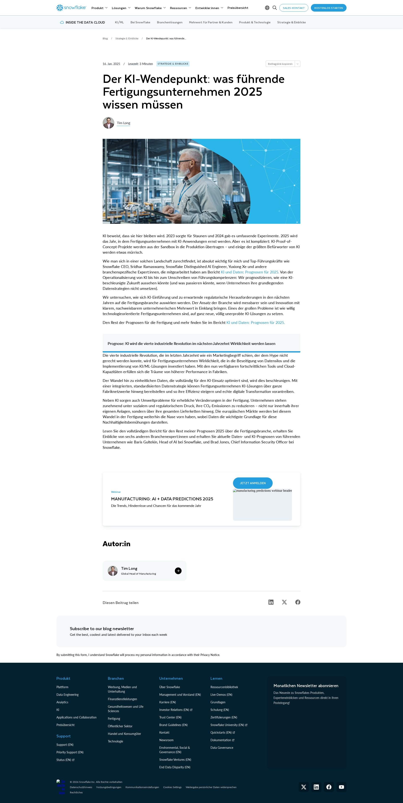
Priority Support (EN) (70, 752)
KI (57, 710)
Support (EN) (64, 744)
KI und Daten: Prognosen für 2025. (250, 272)
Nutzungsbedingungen (108, 787)
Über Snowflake (169, 687)
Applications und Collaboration (76, 717)
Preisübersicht (65, 725)
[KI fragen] (297, 64)
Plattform (62, 687)
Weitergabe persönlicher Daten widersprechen (211, 787)
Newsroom (166, 740)
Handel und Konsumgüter (124, 733)
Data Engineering (67, 694)
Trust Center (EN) (170, 717)
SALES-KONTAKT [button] (294, 8)
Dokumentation (221, 740)
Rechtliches (76, 792)
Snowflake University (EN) (227, 725)
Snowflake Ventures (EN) (175, 759)
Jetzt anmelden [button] (253, 483)
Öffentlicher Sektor (120, 726)
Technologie (115, 741)
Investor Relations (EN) (174, 710)
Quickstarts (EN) (221, 732)
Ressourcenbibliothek (224, 687)
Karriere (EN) (167, 702)
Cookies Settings (172, 787)
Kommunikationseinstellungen (142, 787)
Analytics (62, 702)
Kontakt (164, 732)
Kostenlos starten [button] (328, 8)
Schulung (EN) (220, 710)
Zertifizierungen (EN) (224, 717)
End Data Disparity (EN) (174, 767)
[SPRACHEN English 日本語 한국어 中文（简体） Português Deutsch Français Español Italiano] (268, 8)
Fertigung (114, 718)
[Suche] (275, 8)
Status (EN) (63, 760)
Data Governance (222, 747)
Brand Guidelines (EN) (173, 725)
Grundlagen (218, 702)
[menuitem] (100, 8)
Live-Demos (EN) (221, 694)
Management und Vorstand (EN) (180, 694)
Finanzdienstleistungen (122, 699)
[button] (270, 602)
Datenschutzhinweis (81, 787)
